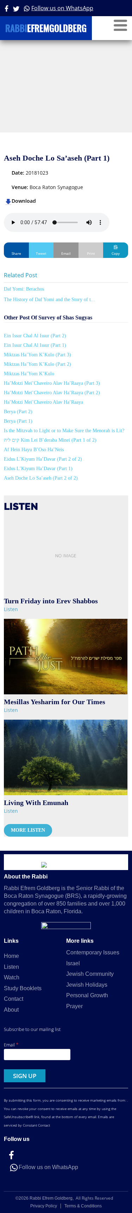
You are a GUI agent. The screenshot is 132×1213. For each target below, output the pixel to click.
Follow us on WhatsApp (62, 8)
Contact (13, 999)
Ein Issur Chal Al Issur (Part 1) (35, 345)
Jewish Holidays (86, 985)
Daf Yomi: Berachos (24, 289)
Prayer (74, 1006)
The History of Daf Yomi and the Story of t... (49, 299)
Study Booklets (23, 988)
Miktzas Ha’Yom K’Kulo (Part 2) (37, 364)
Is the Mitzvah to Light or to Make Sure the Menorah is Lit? (64, 430)
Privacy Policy (43, 1206)
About (11, 1010)
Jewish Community (90, 974)
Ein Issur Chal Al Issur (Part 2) (35, 335)
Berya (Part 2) (18, 411)
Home (11, 956)
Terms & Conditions (83, 1206)
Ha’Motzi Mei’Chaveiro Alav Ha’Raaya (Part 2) (52, 392)
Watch (11, 977)
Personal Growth (87, 995)
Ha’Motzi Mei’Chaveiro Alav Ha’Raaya (43, 402)
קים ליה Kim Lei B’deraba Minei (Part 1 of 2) (50, 440)
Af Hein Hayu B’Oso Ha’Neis (34, 449)
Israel (73, 963)
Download (24, 200)
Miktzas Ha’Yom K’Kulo (29, 373)
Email (11, 1044)
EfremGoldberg (46, 29)
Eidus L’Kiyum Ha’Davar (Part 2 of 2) (43, 459)
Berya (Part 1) (18, 421)
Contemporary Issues (92, 952)
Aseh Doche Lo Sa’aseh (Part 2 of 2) (41, 478)
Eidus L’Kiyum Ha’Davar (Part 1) (38, 468)
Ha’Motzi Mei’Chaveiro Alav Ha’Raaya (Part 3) (52, 383)
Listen (11, 609)
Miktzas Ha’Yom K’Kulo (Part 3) (37, 354)
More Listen (28, 830)
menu (120, 25)
